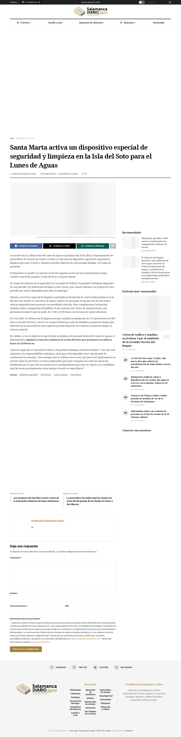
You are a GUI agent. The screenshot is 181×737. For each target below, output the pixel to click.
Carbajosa (75, 697)
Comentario (16, 557)
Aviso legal (73, 731)
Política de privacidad (87, 731)
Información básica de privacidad (26, 618)
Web (67, 606)
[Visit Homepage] (90, 11)
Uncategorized (106, 696)
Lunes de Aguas (60, 375)
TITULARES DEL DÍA (32, 2)
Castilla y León (55, 22)
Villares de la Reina (105, 708)
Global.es (129, 731)
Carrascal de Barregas (75, 702)
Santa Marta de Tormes (25, 138)
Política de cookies (103, 731)
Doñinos (90, 698)
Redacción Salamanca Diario (24, 174)
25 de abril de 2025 (47, 174)
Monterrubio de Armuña (90, 703)
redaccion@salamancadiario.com (85, 639)
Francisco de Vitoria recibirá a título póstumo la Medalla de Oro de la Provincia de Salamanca (149, 398)
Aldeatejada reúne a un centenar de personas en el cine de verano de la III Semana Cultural (150, 414)
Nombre (14, 593)
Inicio (12, 138)
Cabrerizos (75, 693)
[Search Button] (169, 2)
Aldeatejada (75, 690)
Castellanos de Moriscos (75, 708)
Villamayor (105, 703)
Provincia (25, 22)
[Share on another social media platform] (113, 246)
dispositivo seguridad (29, 375)
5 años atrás (149, 282)
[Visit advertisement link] (90, 84)
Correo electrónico (19, 606)
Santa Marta (76, 375)
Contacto (13, 2)
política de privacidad (40, 642)
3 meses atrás (149, 251)
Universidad (158, 22)
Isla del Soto (46, 375)
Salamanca (129, 22)
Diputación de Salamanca (91, 22)
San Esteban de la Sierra (90, 712)
